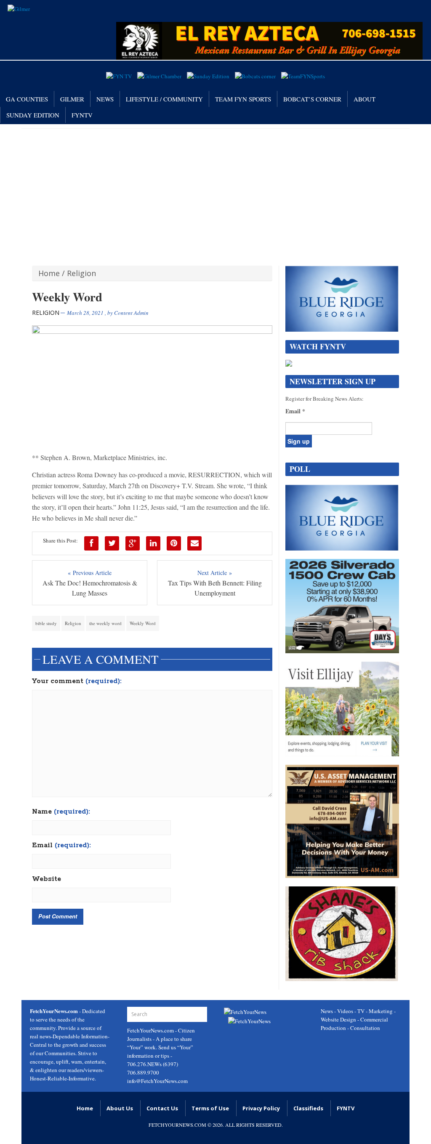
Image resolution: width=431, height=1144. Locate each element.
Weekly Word (143, 623)
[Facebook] (91, 543)
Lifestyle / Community (164, 99)
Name (61, 812)
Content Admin (131, 313)
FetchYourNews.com (151, 1030)
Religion (81, 273)
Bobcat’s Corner (312, 99)
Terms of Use (210, 1108)
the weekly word (105, 623)
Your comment (77, 681)
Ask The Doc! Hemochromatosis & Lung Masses (90, 587)
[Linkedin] (153, 543)
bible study (46, 623)
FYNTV (82, 115)
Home (49, 273)
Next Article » (214, 573)
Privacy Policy (261, 1108)
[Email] (194, 543)
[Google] (132, 543)
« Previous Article (90, 573)
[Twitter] (112, 543)
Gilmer (72, 99)
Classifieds (308, 1108)
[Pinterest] (174, 543)
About (364, 99)
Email (61, 845)
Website (46, 879)
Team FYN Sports (243, 99)
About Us (119, 1108)
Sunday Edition (32, 115)
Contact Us (162, 1108)
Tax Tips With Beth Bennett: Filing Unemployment (215, 587)
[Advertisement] (215, 192)
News (105, 99)
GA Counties (27, 99)
